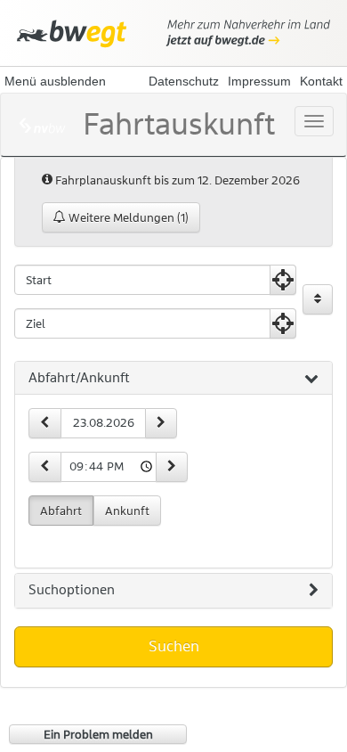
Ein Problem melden (98, 734)
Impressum (259, 81)
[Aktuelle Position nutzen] (283, 280)
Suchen (174, 646)
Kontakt (321, 81)
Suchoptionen (71, 590)
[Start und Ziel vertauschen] (318, 299)
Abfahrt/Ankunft (79, 378)
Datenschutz (184, 81)
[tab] (173, 379)
